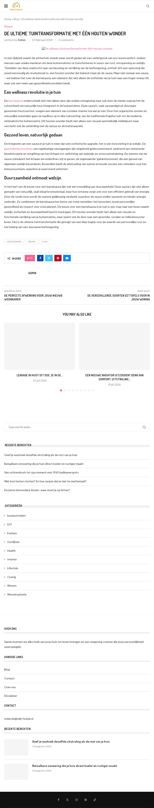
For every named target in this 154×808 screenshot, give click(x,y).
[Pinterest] (85, 800)
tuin (44, 241)
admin (22, 40)
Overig (11, 577)
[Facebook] (58, 800)
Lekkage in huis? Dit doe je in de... (40, 375)
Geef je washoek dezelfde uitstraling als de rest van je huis (40, 455)
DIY (9, 524)
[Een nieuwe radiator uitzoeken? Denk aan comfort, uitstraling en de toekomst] (114, 346)
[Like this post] (31, 258)
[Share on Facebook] (40, 258)
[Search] (148, 6)
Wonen (11, 585)
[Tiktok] (94, 800)
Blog (16, 19)
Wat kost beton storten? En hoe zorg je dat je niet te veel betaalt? (45, 481)
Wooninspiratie (16, 594)
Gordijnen (13, 541)
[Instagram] (76, 800)
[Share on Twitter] (49, 258)
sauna (31, 241)
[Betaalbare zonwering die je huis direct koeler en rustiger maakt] (16, 772)
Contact (9, 678)
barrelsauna (15, 100)
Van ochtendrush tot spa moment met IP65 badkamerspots (41, 472)
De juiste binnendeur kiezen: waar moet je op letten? (37, 490)
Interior (12, 559)
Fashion (12, 533)
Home (7, 19)
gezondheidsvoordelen (18, 148)
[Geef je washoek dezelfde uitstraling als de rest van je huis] (16, 747)
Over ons (10, 687)
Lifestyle (12, 568)
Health (11, 550)
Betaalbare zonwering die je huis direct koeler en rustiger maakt (44, 463)
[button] (9, 356)
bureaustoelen (16, 515)
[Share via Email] (67, 258)
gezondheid (14, 241)
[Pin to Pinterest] (58, 258)
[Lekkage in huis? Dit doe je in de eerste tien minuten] (39, 346)
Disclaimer (10, 695)
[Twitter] (67, 800)
